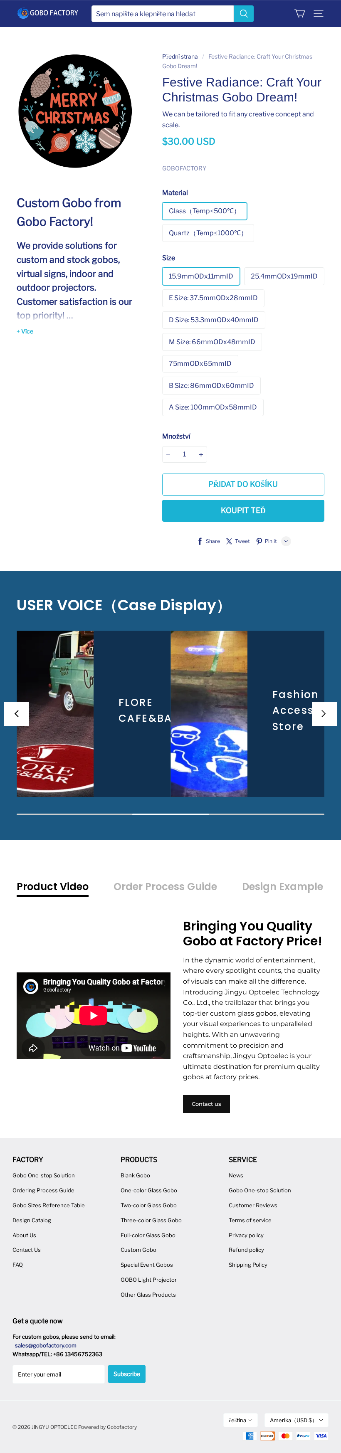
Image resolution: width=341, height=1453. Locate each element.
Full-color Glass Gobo (148, 1235)
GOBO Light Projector (149, 1279)
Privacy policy (246, 1235)
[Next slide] (324, 714)
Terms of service (250, 1220)
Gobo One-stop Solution (43, 1175)
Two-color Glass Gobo (149, 1205)
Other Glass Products (148, 1294)
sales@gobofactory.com (46, 1345)
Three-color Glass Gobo (151, 1220)
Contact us (206, 1103)
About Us (24, 1235)
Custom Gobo (138, 1249)
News (236, 1175)
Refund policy (246, 1249)
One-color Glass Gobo (149, 1190)
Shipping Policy (248, 1264)
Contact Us (26, 1249)
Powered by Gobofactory (107, 1427)
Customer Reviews (253, 1205)
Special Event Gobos (147, 1264)
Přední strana (180, 56)
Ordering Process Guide (43, 1190)
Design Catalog (31, 1220)
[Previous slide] (16, 714)
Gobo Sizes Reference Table (48, 1205)
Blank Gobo (135, 1175)
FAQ (17, 1264)
